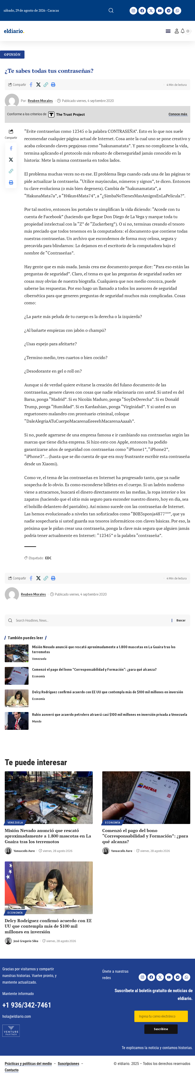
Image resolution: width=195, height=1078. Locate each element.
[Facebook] (142, 10)
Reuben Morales (40, 100)
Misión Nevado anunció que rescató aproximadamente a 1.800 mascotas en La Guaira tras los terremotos (48, 836)
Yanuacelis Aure (24, 851)
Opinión (12, 54)
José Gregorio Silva (26, 941)
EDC (48, 558)
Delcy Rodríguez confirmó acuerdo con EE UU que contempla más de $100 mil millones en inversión (107, 692)
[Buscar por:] (92, 620)
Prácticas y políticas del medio (28, 1063)
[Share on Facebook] (31, 84)
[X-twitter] (151, 10)
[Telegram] (168, 10)
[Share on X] (38, 84)
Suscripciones (68, 1063)
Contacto (12, 1070)
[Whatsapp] (177, 10)
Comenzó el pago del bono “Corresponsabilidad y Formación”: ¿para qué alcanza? (94, 669)
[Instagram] (133, 10)
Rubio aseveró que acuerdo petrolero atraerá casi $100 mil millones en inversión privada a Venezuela (109, 714)
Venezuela (39, 659)
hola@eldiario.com (16, 1016)
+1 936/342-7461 (26, 1005)
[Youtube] (160, 10)
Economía (38, 676)
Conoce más (178, 114)
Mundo (36, 721)
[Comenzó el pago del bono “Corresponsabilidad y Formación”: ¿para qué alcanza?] (17, 676)
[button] (111, 10)
